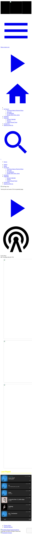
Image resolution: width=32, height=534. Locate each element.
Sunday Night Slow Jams (13, 115)
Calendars (6, 118)
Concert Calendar (11, 119)
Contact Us (7, 123)
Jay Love (9, 112)
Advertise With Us (8, 125)
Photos (9, 120)
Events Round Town (12, 122)
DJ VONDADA (10, 113)
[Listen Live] (16, 207)
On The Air (6, 109)
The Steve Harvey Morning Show (15, 110)
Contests (6, 116)
